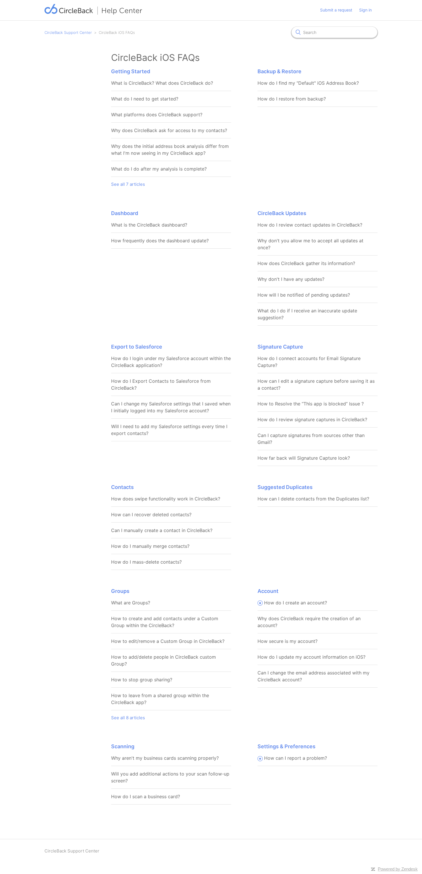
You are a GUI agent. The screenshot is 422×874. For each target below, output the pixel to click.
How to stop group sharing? (141, 679)
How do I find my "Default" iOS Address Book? (308, 83)
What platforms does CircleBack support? (156, 114)
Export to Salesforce (136, 347)
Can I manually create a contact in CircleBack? (161, 530)
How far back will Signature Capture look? (304, 458)
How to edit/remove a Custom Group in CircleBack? (167, 641)
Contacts (122, 487)
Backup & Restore (279, 71)
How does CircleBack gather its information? (306, 263)
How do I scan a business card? (145, 796)
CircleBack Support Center (68, 32)
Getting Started (130, 71)
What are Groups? (130, 603)
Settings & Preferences (286, 746)
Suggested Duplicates (285, 487)
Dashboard (124, 213)
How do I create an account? (295, 603)
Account (268, 591)
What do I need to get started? (144, 99)
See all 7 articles (128, 184)
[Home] (93, 13)
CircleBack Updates (282, 213)
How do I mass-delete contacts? (146, 562)
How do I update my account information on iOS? (311, 657)
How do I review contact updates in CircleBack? (310, 225)
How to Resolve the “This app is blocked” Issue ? (311, 404)
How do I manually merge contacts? (150, 546)
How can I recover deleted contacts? (151, 514)
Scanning (122, 746)
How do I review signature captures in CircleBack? (312, 419)
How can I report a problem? (295, 758)
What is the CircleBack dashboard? (149, 225)
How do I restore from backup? (292, 99)
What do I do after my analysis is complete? (159, 169)
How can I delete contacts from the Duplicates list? (313, 499)
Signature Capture (280, 347)
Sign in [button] (365, 9)
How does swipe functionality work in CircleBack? (165, 499)
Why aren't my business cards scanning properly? (165, 758)
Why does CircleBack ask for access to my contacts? (169, 130)
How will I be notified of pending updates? (304, 295)
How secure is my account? (288, 641)
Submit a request (336, 9)
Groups (120, 591)
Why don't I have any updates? (291, 279)
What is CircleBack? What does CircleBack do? (162, 83)
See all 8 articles (128, 717)
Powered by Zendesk (398, 869)
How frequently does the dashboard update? (160, 240)
